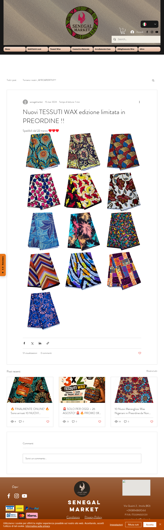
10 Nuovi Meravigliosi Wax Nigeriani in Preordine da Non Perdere (132, 411)
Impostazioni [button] (116, 524)
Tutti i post (11, 80)
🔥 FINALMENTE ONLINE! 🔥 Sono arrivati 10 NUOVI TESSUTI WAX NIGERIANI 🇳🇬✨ (30, 411)
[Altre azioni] (139, 102)
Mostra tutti (151, 371)
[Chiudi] (160, 524)
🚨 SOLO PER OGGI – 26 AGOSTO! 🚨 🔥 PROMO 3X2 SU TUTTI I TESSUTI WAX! (82, 411)
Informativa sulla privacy (37, 526)
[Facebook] (147, 32)
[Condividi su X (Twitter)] (32, 343)
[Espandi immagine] (42, 152)
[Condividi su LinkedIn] (39, 343)
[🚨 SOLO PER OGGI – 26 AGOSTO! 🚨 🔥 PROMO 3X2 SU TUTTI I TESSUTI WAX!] (82, 390)
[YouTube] (156, 32)
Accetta (150, 524)
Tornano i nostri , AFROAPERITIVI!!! (39, 80)
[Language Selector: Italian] (149, 24)
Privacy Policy (93, 517)
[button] (123, 31)
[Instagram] (152, 32)
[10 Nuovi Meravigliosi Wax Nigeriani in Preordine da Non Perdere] (134, 390)
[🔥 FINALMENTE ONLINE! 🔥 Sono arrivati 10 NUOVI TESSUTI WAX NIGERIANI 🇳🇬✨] (30, 390)
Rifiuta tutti (133, 524)
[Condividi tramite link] (47, 343)
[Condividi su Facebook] (24, 343)
